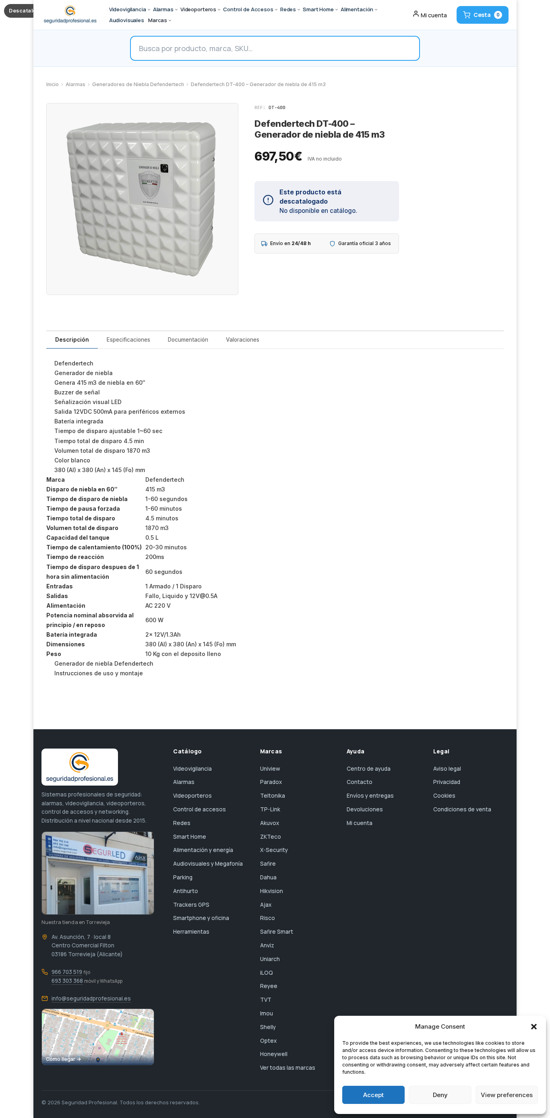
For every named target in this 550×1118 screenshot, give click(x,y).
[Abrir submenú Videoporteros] (219, 9)
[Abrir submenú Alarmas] (176, 9)
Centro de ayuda (369, 768)
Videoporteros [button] (198, 9)
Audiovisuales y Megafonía (208, 863)
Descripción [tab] (72, 339)
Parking (182, 877)
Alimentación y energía (203, 850)
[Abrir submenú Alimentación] (376, 9)
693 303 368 (67, 980)
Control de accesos (199, 809)
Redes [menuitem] (288, 9)
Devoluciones (365, 809)
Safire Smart (276, 931)
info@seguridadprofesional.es (91, 998)
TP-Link (270, 809)
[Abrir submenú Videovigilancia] (149, 9)
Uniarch (270, 959)
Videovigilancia (192, 768)
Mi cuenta (359, 823)
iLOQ (266, 972)
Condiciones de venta (462, 809)
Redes (181, 823)
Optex (268, 1040)
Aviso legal (447, 768)
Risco (267, 918)
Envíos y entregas (370, 795)
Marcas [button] (157, 20)
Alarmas (75, 84)
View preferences (507, 1095)
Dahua (268, 877)
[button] (534, 1027)
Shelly (268, 1027)
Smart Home (189, 836)
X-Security (274, 850)
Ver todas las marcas (287, 1067)
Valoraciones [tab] (242, 339)
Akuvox (269, 823)
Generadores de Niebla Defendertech (138, 84)
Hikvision (271, 891)
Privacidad (446, 782)
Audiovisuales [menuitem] (126, 20)
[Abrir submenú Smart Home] (337, 9)
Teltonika (272, 795)
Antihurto (185, 891)
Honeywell (273, 1054)
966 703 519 (67, 972)
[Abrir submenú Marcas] (170, 20)
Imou (266, 1013)
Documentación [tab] (188, 339)
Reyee (268, 986)
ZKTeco (270, 836)
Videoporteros (192, 795)
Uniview (270, 768)
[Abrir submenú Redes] (299, 9)
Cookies (444, 795)
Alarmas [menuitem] (163, 9)
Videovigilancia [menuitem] (127, 9)
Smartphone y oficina (201, 918)
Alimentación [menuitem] (357, 9)
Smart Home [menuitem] (318, 9)
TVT (265, 999)
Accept (373, 1095)
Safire (268, 863)
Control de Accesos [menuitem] (248, 9)
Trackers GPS (191, 904)
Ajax (265, 904)
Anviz (267, 945)
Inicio (52, 84)
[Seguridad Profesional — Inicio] (69, 15)
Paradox (271, 782)
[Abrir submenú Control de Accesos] (276, 9)
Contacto (359, 782)
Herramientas (191, 931)
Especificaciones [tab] (128, 339)
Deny (440, 1095)
